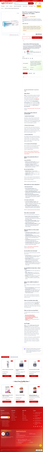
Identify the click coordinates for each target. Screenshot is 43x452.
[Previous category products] (1, 393)
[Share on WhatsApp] (27, 58)
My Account (13, 418)
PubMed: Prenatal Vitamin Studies (29, 247)
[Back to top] (40, 445)
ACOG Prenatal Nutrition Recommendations (33, 209)
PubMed (26, 319)
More (34, 6)
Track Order (24, 415)
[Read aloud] (24, 344)
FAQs (23, 412)
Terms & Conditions (25, 420)
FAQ (34, 73)
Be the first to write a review (25, 16)
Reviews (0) (30, 73)
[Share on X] (28, 58)
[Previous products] (2, 367)
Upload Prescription (14, 417)
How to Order (14, 420)
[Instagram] (37, 426)
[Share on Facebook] (23, 58)
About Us (13, 414)
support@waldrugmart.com (26, 0)
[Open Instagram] (30, 58)
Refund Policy (24, 418)
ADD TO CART (37, 37)
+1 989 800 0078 (20, 443)
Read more (24, 30)
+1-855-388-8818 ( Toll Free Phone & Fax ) (35, 1)
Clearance (39, 6)
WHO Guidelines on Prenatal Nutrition (32, 246)
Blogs (23, 414)
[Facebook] (34, 426)
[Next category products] (42, 393)
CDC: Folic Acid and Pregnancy (30, 316)
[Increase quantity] (30, 37)
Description (25, 73)
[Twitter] (35, 426)
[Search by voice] (15, 3)
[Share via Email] (25, 58)
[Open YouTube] (32, 58)
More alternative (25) (32, 16)
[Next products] (41, 367)
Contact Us (13, 415)
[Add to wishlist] (23, 40)
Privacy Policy (24, 417)
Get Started (13, 412)
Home (2, 8)
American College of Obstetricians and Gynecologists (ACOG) (31, 318)
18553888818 (31, 442)
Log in (41, 1)
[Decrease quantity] (23, 37)
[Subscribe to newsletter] (9, 417)
